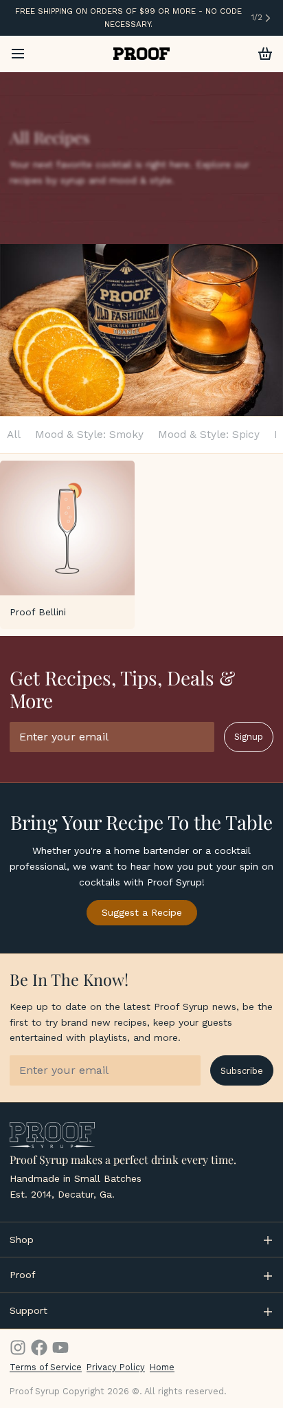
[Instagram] (18, 1347)
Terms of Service (46, 1367)
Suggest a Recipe (142, 912)
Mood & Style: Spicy (209, 434)
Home (162, 1367)
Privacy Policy (116, 1367)
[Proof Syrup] (141, 53)
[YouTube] (60, 1347)
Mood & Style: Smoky (89, 434)
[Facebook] (39, 1347)
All (14, 434)
